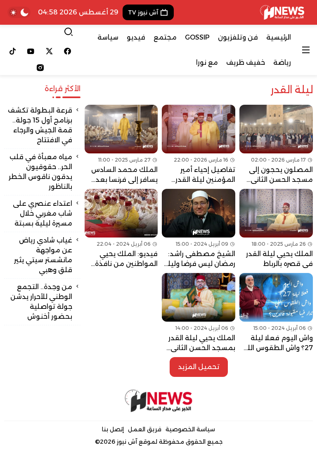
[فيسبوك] (67, 51)
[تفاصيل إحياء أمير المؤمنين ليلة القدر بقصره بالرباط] (198, 145)
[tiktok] (12, 51)
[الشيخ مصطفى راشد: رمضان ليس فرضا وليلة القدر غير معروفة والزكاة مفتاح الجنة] (198, 229)
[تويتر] (49, 51)
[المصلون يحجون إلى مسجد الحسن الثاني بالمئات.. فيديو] (276, 145)
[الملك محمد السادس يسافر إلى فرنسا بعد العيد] (121, 145)
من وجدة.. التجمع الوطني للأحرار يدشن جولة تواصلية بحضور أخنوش (41, 301)
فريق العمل (144, 429)
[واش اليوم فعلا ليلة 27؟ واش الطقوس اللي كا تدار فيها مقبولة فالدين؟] (276, 313)
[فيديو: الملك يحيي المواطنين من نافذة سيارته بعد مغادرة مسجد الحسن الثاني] (121, 229)
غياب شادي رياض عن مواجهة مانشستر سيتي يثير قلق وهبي (43, 255)
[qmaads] (158, 400)
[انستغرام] (40, 67)
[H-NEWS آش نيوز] (282, 12)
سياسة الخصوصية (190, 429)
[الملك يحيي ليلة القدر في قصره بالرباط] (276, 229)
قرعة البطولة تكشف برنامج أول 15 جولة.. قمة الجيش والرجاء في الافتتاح (40, 125)
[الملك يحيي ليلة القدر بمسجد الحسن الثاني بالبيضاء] (198, 313)
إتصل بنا (113, 429)
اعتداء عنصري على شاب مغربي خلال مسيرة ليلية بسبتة (42, 213)
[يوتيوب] (31, 51)
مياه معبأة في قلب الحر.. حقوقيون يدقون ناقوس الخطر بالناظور (40, 172)
